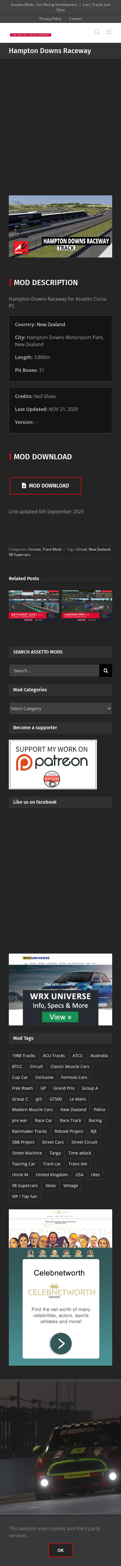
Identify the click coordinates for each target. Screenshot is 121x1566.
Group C (20, 1099)
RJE (94, 1131)
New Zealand (51, 324)
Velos (51, 1185)
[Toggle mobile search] (97, 32)
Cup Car (20, 1077)
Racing (95, 1120)
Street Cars (53, 1142)
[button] (13, 606)
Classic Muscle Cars (70, 1066)
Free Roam (22, 1088)
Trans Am (77, 1164)
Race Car (43, 1120)
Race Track (70, 1120)
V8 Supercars (20, 554)
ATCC (78, 1055)
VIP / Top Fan (24, 1196)
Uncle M (20, 1174)
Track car (52, 1164)
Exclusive (44, 1077)
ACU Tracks (54, 1055)
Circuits (34, 549)
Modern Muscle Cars (32, 1109)
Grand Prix (63, 1088)
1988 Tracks (23, 1055)
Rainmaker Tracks (29, 1131)
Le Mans (78, 1099)
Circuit (81, 549)
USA (79, 1174)
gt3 (39, 1099)
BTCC (17, 1066)
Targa (55, 1153)
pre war (19, 1120)
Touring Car (23, 1164)
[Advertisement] (60, 121)
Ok (61, 1550)
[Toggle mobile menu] (109, 32)
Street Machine (27, 1153)
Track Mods (52, 549)
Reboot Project (69, 1131)
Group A (90, 1088)
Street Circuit (84, 1142)
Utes (95, 1174)
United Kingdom (52, 1174)
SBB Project (23, 1142)
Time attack (79, 1153)
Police (99, 1109)
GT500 (56, 1099)
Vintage (70, 1185)
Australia (99, 1055)
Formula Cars (74, 1077)
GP (43, 1088)
